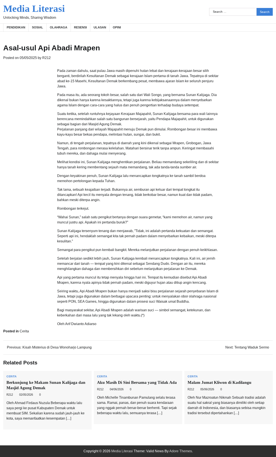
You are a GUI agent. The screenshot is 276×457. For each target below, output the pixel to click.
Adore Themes (180, 451)
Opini (117, 27)
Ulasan (100, 27)
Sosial (37, 27)
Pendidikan (16, 27)
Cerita (24, 331)
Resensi (80, 27)
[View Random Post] (267, 27)
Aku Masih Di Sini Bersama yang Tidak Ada (137, 382)
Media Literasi (34, 8)
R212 (46, 58)
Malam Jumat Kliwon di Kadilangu (219, 382)
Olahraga (58, 27)
